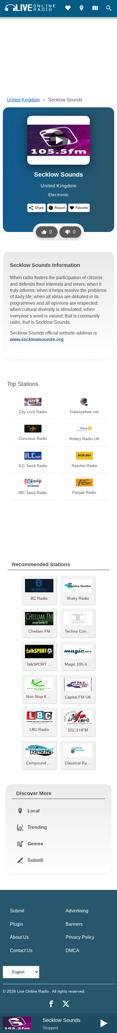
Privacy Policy (80, 937)
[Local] (81, 8)
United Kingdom (23, 99)
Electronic (58, 194)
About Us (19, 937)
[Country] (95, 8)
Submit (17, 910)
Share (39, 208)
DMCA (72, 950)
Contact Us (21, 950)
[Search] (109, 8)
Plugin (16, 924)
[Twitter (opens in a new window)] (66, 1004)
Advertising (77, 910)
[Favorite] (68, 8)
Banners (74, 924)
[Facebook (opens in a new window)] (51, 1004)
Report (60, 208)
